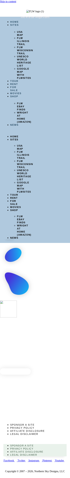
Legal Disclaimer (24, 434)
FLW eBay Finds (21, 106)
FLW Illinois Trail (23, 41)
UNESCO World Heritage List (24, 61)
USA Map (20, 33)
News (14, 125)
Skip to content (8, 1)
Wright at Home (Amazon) (24, 117)
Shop (14, 96)
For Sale (14, 202)
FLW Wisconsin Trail (25, 50)
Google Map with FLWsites (24, 73)
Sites (14, 25)
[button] (9, 130)
